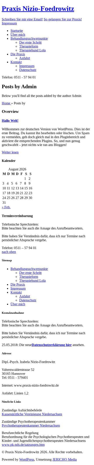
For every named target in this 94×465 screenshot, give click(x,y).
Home (6, 103)
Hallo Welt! (10, 120)
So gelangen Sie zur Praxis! (63, 19)
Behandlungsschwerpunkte (29, 38)
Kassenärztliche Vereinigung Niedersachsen (32, 414)
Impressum (9, 23)
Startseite (16, 30)
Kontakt (16, 62)
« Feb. (6, 207)
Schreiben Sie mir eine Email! (22, 19)
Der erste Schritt (30, 42)
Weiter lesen (10, 152)
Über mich (17, 34)
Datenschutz (27, 70)
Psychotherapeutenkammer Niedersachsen (31, 425)
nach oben (9, 252)
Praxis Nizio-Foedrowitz (38, 8)
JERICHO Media (64, 459)
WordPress (26, 459)
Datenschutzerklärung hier (52, 345)
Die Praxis (17, 54)
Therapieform (28, 46)
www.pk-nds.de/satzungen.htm (23, 444)
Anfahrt (24, 58)
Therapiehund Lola (32, 50)
